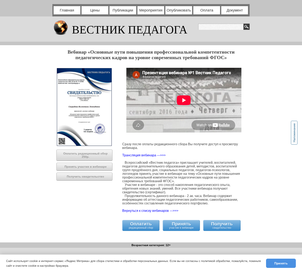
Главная (67, 10)
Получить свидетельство (222, 225)
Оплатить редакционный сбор (141, 225)
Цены (95, 10)
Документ (235, 10)
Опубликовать (179, 10)
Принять (281, 263)
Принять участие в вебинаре (181, 225)
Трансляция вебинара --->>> (144, 155)
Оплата (206, 10)
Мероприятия (151, 10)
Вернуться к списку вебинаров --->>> (150, 210)
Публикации (123, 10)
